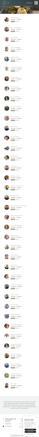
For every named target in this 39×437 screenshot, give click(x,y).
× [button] (36, 417)
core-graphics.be (17, 435)
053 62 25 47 (29, 3)
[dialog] (30, 426)
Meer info (12, 21)
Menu (36, 3)
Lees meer (30, 427)
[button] (30, 434)
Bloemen (17, 21)
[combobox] (34, 417)
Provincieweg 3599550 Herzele (10, 420)
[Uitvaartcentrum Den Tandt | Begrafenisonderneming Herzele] (6, 3)
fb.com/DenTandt (8, 426)
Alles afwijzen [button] (30, 431)
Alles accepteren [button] (30, 429)
